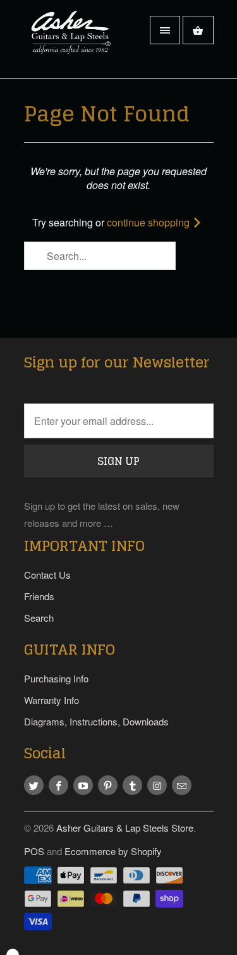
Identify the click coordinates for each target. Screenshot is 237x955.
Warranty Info (51, 699)
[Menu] (165, 30)
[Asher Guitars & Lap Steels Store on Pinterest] (108, 785)
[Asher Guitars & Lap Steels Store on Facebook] (58, 785)
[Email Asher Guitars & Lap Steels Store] (181, 785)
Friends (39, 596)
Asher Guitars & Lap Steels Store (124, 827)
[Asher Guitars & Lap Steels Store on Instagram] (157, 785)
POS (34, 851)
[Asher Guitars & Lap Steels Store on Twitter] (34, 785)
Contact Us (47, 574)
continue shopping (149, 222)
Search (39, 617)
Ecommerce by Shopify (113, 851)
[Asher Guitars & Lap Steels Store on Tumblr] (132, 785)
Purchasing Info (56, 678)
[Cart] (198, 30)
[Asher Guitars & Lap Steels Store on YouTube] (83, 785)
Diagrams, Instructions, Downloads (96, 721)
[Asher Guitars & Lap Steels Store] (74, 43)
